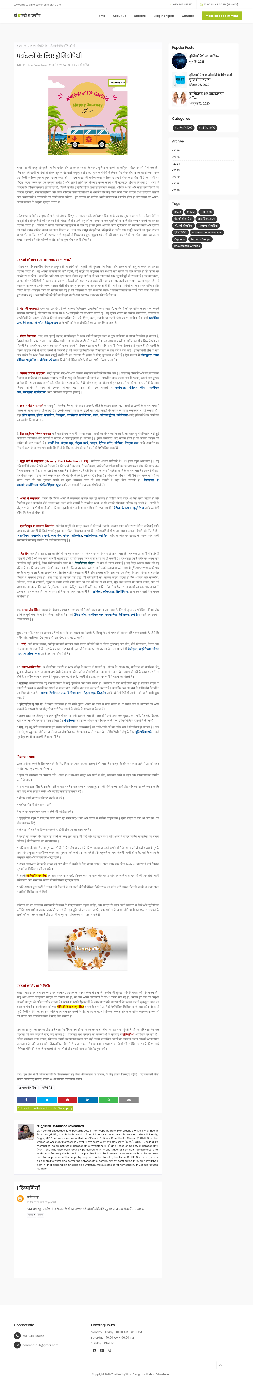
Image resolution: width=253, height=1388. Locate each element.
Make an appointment (222, 16)
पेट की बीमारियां (183, 218)
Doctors (140, 16)
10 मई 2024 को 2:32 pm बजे (41, 1202)
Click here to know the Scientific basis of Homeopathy (45, 1108)
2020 (203, 190)
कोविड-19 (208, 128)
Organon (179, 239)
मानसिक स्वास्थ (206, 218)
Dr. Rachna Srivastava (33, 65)
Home (100, 16)
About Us (119, 16)
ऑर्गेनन (191, 212)
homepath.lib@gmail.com (41, 1345)
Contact (188, 16)
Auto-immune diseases (207, 232)
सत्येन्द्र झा (33, 1197)
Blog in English (164, 16)
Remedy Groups (200, 239)
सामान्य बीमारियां (37, 45)
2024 (203, 164)
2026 (203, 150)
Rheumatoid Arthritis (187, 246)
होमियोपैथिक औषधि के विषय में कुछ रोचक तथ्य (210, 77)
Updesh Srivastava (157, 1374)
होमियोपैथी (47, 1087)
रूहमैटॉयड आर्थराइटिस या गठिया (206, 96)
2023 (203, 170)
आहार (177, 212)
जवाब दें (31, 1215)
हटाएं (40, 1215)
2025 (203, 157)
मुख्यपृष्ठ (21, 45)
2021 (204, 183)
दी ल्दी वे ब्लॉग (27, 15)
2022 (203, 177)
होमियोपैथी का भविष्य (204, 56)
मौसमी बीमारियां (183, 225)
